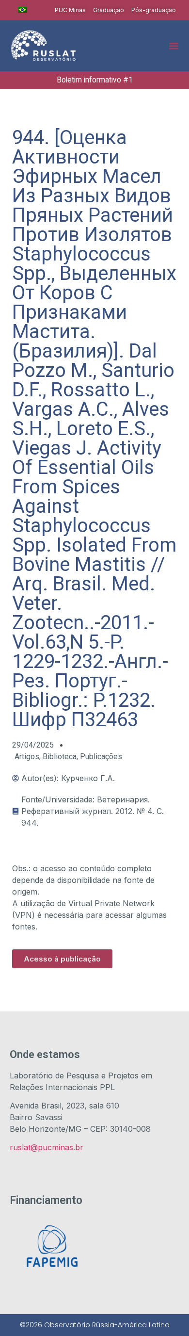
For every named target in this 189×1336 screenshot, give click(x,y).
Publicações (101, 756)
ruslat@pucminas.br (46, 1147)
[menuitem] (22, 10)
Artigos (27, 756)
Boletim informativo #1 (95, 80)
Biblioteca (60, 756)
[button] (174, 45)
